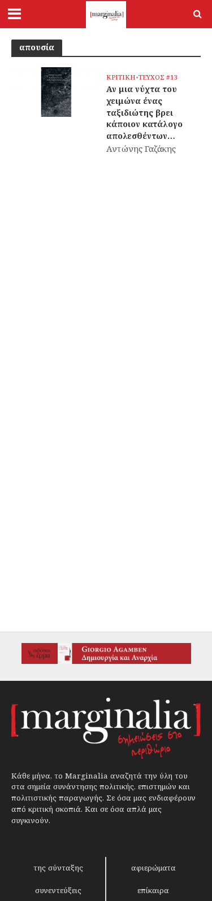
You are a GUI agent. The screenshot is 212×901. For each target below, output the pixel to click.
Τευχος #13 (158, 77)
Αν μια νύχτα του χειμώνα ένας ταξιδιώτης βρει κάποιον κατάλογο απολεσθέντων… (144, 112)
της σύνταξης (58, 868)
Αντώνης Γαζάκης (141, 148)
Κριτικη (121, 77)
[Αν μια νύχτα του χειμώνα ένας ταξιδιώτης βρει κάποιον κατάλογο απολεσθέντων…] (56, 91)
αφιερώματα (153, 868)
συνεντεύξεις (58, 890)
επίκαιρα (153, 890)
